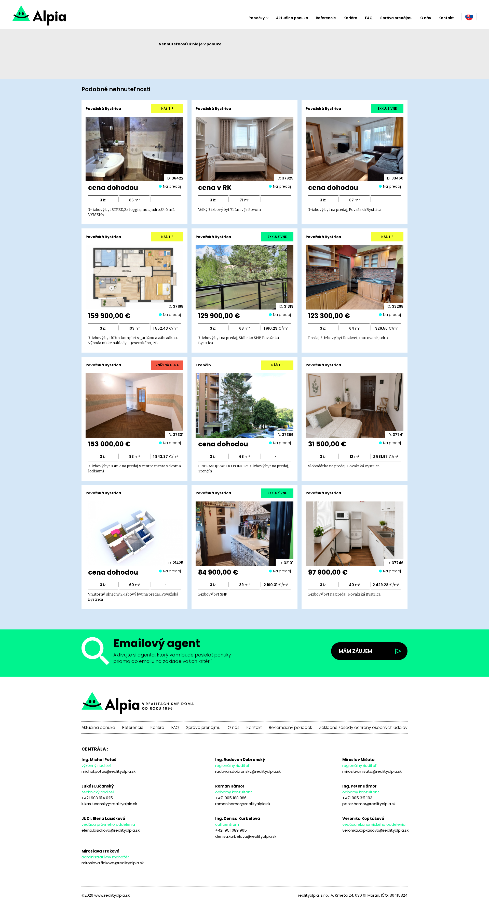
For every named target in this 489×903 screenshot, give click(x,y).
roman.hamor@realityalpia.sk (242, 803)
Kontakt (446, 17)
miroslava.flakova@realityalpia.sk (113, 863)
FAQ (369, 17)
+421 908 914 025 (97, 798)
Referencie (326, 17)
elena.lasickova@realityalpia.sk (111, 830)
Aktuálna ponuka (292, 17)
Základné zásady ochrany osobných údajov (363, 727)
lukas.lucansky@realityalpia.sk (109, 803)
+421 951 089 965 (231, 830)
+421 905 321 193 (357, 798)
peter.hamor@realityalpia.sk (369, 803)
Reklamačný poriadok (290, 727)
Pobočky (257, 17)
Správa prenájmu (396, 17)
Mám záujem (355, 651)
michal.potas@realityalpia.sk (108, 771)
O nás (425, 17)
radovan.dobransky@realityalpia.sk (248, 771)
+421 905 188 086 (231, 798)
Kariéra (350, 17)
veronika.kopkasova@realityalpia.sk (375, 830)
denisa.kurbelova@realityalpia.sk (245, 836)
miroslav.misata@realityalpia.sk (372, 771)
